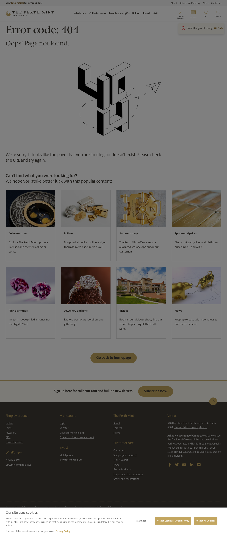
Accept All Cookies (205, 521)
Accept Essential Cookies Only (173, 521)
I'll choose (141, 521)
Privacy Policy (63, 531)
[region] (113, 521)
